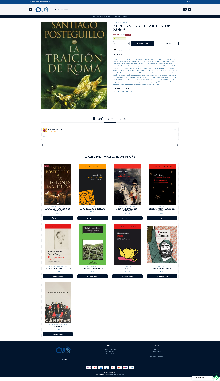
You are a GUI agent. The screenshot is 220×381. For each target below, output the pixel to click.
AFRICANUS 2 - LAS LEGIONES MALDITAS (57, 210)
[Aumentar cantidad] (127, 43)
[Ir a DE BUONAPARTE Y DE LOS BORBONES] (127, 184)
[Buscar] (55, 9)
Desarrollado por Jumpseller (117, 374)
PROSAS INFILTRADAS (162, 269)
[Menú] (31, 9)
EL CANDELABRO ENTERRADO (92, 209)
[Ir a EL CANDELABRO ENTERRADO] (92, 184)
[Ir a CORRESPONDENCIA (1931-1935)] (58, 244)
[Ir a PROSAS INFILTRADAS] (162, 244)
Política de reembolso (110, 351)
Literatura (100, 16)
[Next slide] (177, 145)
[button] (103, 145)
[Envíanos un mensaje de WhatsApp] (216, 377)
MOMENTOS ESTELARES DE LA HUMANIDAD (162, 210)
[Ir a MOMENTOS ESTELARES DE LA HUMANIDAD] (162, 184)
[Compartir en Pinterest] (127, 91)
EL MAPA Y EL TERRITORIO (93, 269)
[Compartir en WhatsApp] (123, 91)
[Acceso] (185, 9)
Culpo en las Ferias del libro (156, 356)
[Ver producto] (45, 130)
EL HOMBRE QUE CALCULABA (57, 129)
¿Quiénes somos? (156, 351)
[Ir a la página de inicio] (42, 9)
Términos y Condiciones (110, 349)
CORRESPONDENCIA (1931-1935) (58, 269)
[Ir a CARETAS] (58, 302)
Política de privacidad (110, 353)
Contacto (156, 349)
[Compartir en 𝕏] (118, 91)
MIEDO (127, 269)
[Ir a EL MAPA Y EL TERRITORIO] (92, 244)
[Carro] (189, 9)
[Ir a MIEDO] (127, 244)
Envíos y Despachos (156, 353)
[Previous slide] (42, 145)
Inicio (94, 16)
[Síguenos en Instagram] (66, 359)
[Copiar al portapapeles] (131, 91)
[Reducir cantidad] (114, 43)
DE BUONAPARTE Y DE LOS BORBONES (127, 210)
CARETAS (58, 327)
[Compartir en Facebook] (114, 91)
